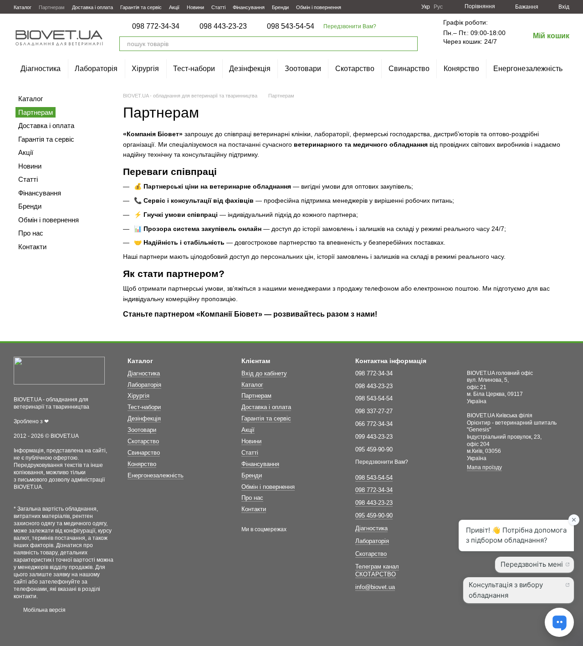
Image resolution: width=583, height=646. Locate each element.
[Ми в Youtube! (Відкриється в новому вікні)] (386, 6)
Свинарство (409, 68)
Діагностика (40, 68)
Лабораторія (96, 68)
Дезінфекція (250, 68)
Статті (218, 7)
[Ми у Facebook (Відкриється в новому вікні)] (375, 6)
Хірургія (145, 68)
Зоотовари (303, 68)
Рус (438, 7)
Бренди (280, 7)
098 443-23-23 (223, 26)
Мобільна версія (44, 610)
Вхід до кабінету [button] (264, 373)
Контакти (32, 247)
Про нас (30, 233)
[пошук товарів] (410, 43)
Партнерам (52, 7)
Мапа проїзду (484, 467)
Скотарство (354, 68)
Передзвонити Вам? (349, 26)
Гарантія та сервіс (141, 7)
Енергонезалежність (528, 68)
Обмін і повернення (318, 7)
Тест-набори (194, 68)
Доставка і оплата (92, 7)
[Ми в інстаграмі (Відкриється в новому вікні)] (397, 6)
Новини (195, 7)
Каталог (22, 7)
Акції (174, 7)
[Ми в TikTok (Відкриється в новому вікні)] (408, 6)
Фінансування (249, 7)
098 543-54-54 (290, 26)
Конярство (461, 68)
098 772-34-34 (155, 26)
